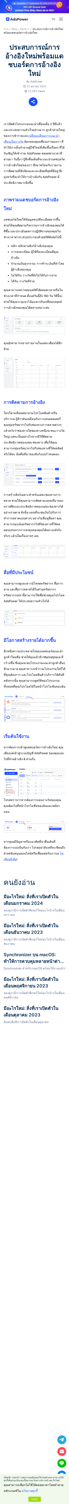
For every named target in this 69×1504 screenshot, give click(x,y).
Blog (14, 28)
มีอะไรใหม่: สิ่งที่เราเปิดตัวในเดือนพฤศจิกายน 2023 (33, 980)
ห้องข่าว (24, 28)
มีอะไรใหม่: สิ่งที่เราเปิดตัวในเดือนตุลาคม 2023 (34, 1007)
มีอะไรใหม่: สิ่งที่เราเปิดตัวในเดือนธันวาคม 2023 (31, 927)
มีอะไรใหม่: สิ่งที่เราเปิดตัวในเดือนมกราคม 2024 (31, 898)
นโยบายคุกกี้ (30, 1491)
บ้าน (6, 28)
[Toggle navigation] (61, 19)
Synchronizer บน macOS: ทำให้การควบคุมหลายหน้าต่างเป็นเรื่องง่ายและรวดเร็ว (32, 956)
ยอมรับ (34, 1499)
